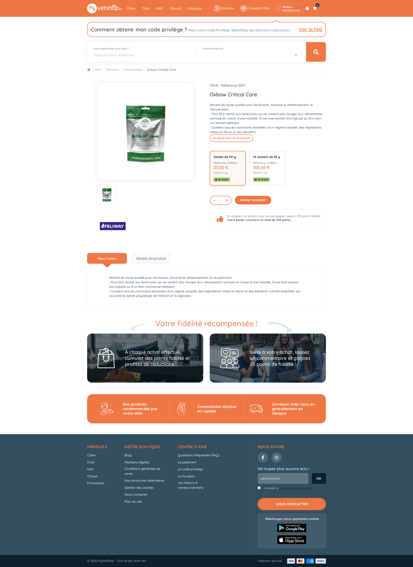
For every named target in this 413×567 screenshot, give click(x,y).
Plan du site (133, 502)
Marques (194, 8)
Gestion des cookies (139, 488)
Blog (128, 455)
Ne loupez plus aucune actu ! (284, 468)
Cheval (175, 8)
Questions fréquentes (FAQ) (199, 455)
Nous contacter (136, 494)
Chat (146, 8)
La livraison (186, 476)
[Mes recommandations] (307, 8)
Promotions (95, 483)
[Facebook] (263, 457)
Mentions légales (137, 462)
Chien (131, 8)
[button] (288, 8)
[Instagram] (276, 457)
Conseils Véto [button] (258, 8)
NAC (159, 8)
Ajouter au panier (253, 200)
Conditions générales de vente (142, 471)
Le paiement (187, 462)
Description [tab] (107, 258)
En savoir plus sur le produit (231, 138)
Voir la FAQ (310, 29)
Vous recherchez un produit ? (111, 48)
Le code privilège (190, 469)
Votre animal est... (214, 48)
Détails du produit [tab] (151, 258)
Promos (227, 8)
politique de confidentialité (295, 488)
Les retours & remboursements (190, 485)
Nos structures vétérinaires (144, 480)
